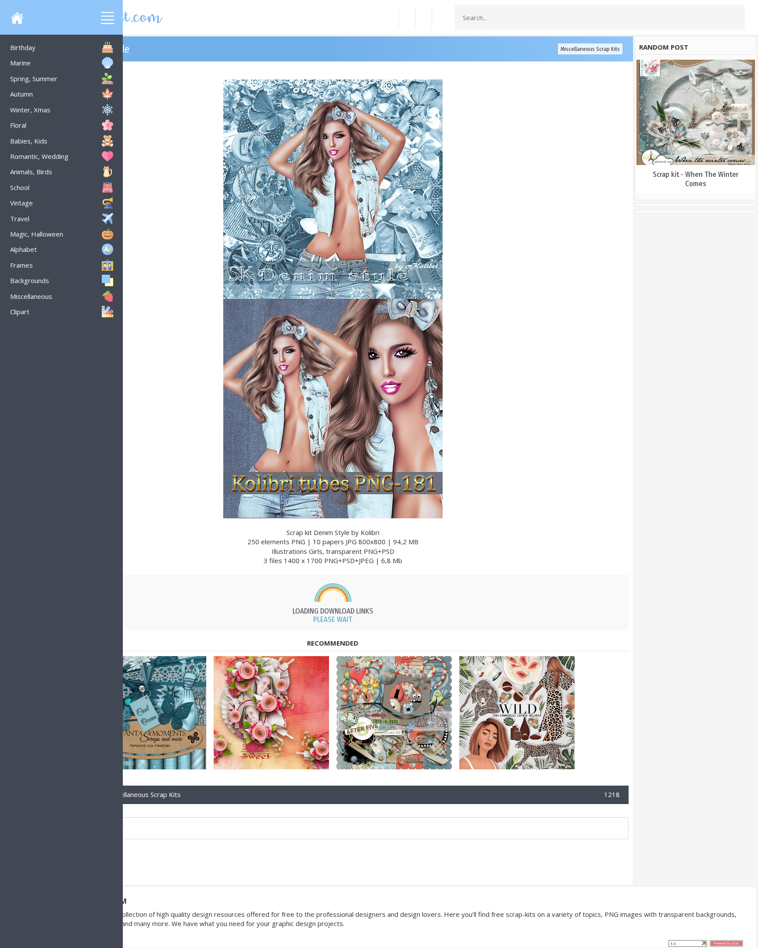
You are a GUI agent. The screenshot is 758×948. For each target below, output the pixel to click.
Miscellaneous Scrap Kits (590, 49)
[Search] (735, 17)
